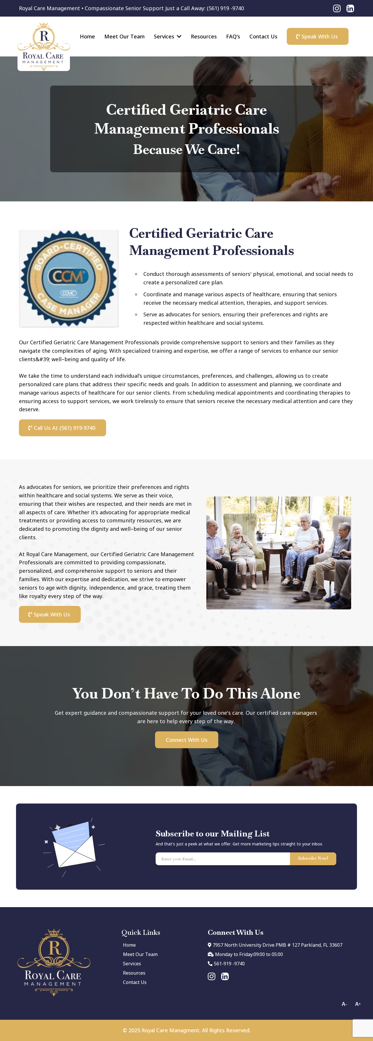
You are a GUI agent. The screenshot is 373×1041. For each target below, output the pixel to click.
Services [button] (165, 36)
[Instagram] (337, 8)
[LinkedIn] (350, 8)
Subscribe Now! (313, 858)
